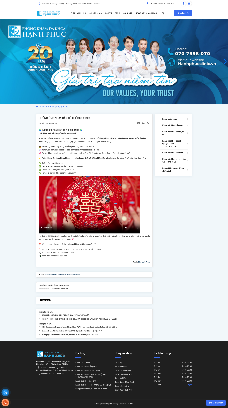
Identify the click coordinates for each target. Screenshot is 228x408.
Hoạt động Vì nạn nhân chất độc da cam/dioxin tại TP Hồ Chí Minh (64, 335)
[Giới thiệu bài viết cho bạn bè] (138, 123)
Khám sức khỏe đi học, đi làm (173, 133)
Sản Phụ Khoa (121, 366)
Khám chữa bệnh (169, 119)
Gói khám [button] (127, 13)
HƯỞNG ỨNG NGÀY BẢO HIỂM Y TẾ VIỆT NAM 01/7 (59, 315)
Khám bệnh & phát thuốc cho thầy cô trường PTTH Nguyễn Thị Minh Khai (66, 331)
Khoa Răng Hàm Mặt (123, 374)
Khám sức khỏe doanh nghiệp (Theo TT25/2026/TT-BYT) (171, 144)
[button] (225, 61)
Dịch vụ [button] (108, 13)
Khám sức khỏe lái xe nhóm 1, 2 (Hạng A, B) (174, 160)
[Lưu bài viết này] (148, 123)
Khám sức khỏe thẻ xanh (172, 153)
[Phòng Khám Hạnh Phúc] (48, 13)
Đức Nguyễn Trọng (144, 262)
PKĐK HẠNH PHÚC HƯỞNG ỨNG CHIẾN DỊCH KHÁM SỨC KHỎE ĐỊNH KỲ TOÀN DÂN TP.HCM (73, 319)
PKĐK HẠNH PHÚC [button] (78, 13)
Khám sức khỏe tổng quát (173, 125)
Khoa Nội (118, 362)
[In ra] (143, 123)
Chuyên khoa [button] (95, 13)
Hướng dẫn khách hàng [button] (146, 13)
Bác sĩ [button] (117, 13)
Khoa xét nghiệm (122, 386)
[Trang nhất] (37, 106)
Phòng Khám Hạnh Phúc (123, 404)
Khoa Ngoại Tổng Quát (124, 382)
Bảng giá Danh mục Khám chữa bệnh (173, 169)
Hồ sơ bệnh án (183, 13)
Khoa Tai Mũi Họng (123, 370)
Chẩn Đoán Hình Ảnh (123, 390)
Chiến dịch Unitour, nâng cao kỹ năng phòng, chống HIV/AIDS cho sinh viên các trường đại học (73, 327)
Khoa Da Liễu (120, 378)
